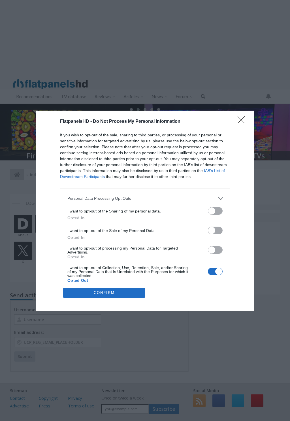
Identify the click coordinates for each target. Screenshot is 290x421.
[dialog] (145, 211)
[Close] (243, 121)
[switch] (215, 211)
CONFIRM (104, 293)
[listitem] (145, 198)
